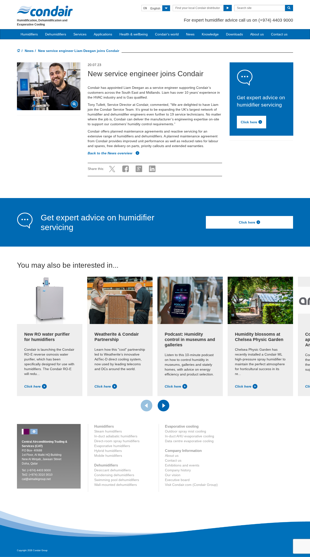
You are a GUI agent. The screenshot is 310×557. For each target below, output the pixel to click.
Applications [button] (103, 34)
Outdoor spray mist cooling (185, 431)
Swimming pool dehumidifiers (116, 480)
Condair (45, 11)
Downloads (234, 34)
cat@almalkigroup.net (36, 479)
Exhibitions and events (182, 465)
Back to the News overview (110, 153)
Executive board (177, 480)
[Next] (163, 405)
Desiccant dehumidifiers (112, 470)
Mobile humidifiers (108, 455)
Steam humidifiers (108, 431)
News (190, 34)
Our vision (172, 475)
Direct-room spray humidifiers (117, 441)
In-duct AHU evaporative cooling (189, 436)
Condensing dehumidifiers (114, 475)
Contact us (279, 34)
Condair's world (167, 34)
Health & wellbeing (133, 34)
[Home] (18, 51)
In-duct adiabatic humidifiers (115, 436)
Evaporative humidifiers (112, 446)
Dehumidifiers (55, 34)
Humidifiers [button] (29, 34)
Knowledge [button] (210, 34)
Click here (249, 122)
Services (79, 34)
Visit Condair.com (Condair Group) (191, 485)
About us (257, 34)
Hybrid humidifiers (108, 451)
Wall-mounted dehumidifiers (115, 485)
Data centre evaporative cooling (189, 441)
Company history (178, 470)
